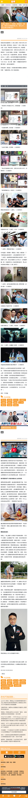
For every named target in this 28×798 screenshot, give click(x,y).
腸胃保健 (15, 773)
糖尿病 (3, 680)
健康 (2, 5)
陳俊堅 (10, 400)
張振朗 (10, 405)
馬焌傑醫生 (18, 685)
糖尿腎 (16, 683)
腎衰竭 (3, 683)
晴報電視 (8, 5)
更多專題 (19, 775)
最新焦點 (3, 762)
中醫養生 (21, 771)
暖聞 (14, 762)
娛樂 (2, 32)
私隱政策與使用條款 (15, 789)
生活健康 (15, 771)
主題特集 (14, 5)
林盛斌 (3, 402)
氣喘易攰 (23, 683)
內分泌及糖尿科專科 (7, 685)
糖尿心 (10, 683)
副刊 (24, 5)
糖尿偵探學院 (5, 688)
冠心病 (16, 680)
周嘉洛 (16, 405)
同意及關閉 (14, 792)
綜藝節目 (23, 400)
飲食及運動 (9, 771)
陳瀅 (15, 402)
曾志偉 (3, 400)
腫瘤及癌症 (4, 773)
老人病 (8, 775)
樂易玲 (10, 402)
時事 (20, 5)
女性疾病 (3, 775)
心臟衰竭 (23, 680)
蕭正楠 (3, 405)
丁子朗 (21, 402)
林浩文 (16, 400)
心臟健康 (10, 773)
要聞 (7, 762)
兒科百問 (21, 773)
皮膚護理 (13, 775)
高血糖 (10, 680)
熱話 (11, 762)
